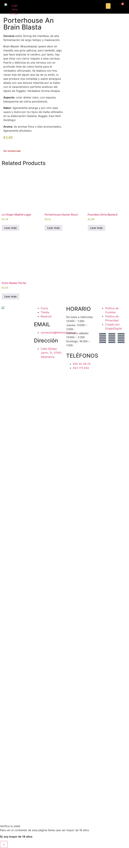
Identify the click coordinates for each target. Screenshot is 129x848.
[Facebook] (112, 338)
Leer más (10, 228)
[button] (108, 6)
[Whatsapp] (121, 338)
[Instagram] (102, 338)
